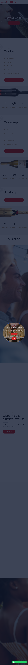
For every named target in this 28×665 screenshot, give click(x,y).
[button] (19, 662)
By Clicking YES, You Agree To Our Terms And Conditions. (14, 330)
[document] (14, 332)
